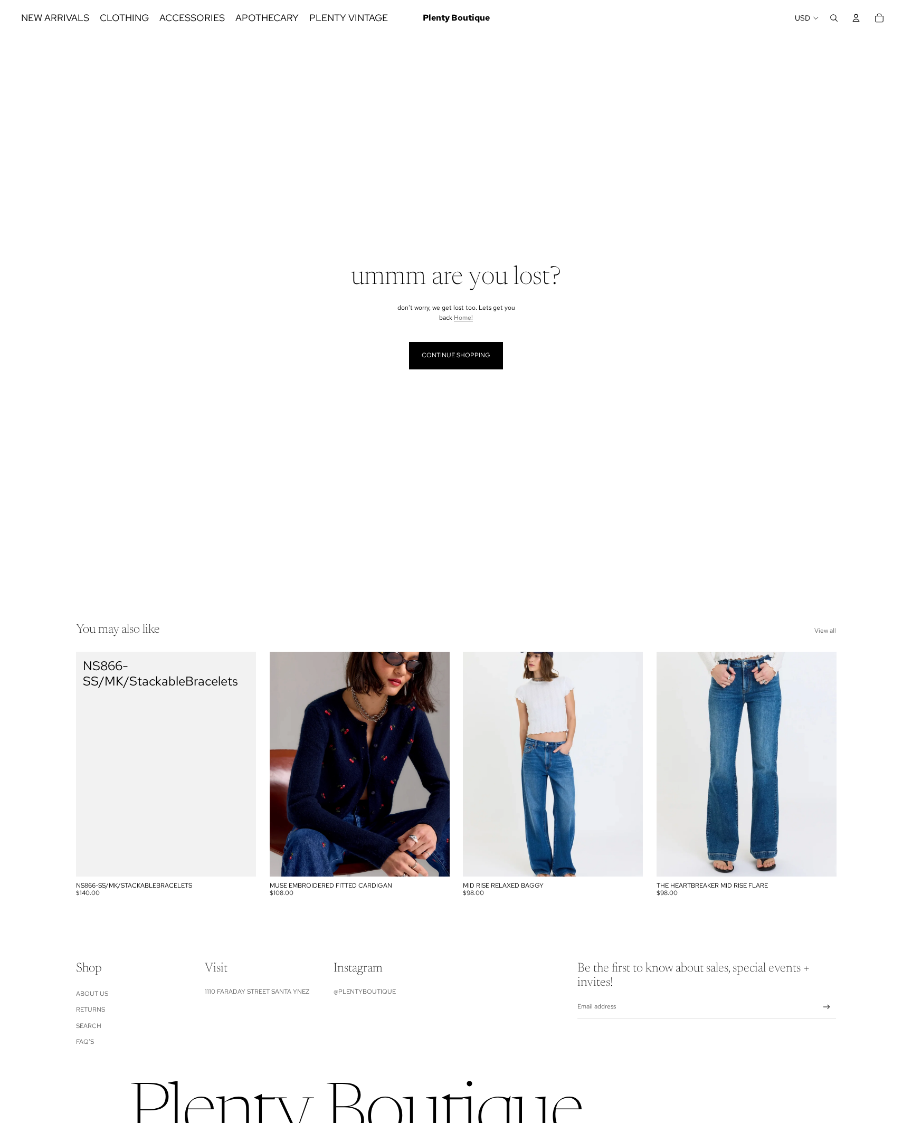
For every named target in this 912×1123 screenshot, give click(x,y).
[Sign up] (827, 1007)
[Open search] (834, 18)
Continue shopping (456, 355)
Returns (90, 1009)
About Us (92, 993)
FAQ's (85, 1042)
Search (88, 1026)
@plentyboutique (365, 991)
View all (825, 630)
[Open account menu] (856, 18)
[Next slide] (433, 764)
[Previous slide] (285, 764)
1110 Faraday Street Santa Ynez (257, 991)
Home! (463, 317)
